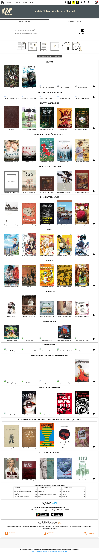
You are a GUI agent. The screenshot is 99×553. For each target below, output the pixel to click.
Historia (17, 2)
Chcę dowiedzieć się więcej (40, 551)
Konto (32, 2)
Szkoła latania (41, 491)
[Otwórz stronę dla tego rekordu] (12, 76)
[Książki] (22, 51)
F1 (85, 2)
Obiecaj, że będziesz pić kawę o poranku (47, 494)
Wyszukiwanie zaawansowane (23, 33)
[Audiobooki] (33, 51)
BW (69, 2)
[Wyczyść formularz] (78, 33)
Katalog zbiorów (24, 21)
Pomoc (25, 2)
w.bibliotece (48, 526)
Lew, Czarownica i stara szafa (20, 489)
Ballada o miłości (66, 493)
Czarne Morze (65, 489)
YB (73, 2)
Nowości (9, 2)
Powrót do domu (42, 493)
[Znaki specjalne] (82, 33)
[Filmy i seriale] (55, 51)
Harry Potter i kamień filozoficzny (21, 496)
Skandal (64, 494)
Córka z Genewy (66, 491)
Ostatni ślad (17, 494)
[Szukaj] (82, 30)
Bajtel (39, 496)
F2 (89, 2)
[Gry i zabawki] (77, 51)
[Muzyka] (66, 51)
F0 (82, 2)
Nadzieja (16, 493)
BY (77, 2)
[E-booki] (44, 51)
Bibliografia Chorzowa (74, 21)
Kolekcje (35, 33)
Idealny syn (64, 496)
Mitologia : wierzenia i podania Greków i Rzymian (25, 491)
